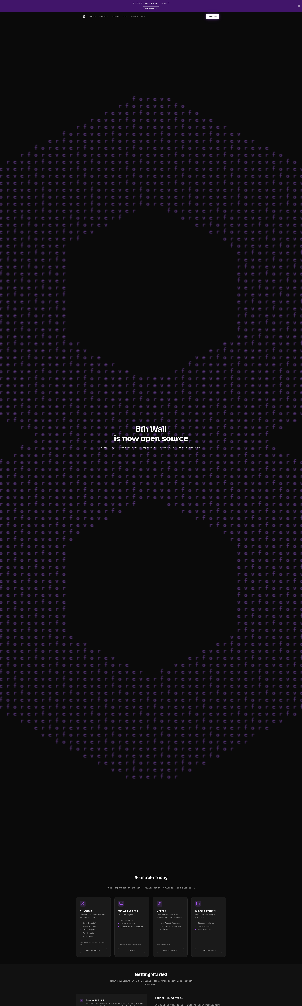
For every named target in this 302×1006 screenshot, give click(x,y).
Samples (102, 16)
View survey (150, 8)
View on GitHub (92, 950)
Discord (133, 16)
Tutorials (115, 16)
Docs (143, 16)
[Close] (299, 6)
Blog (125, 16)
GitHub (91, 16)
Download (212, 16)
